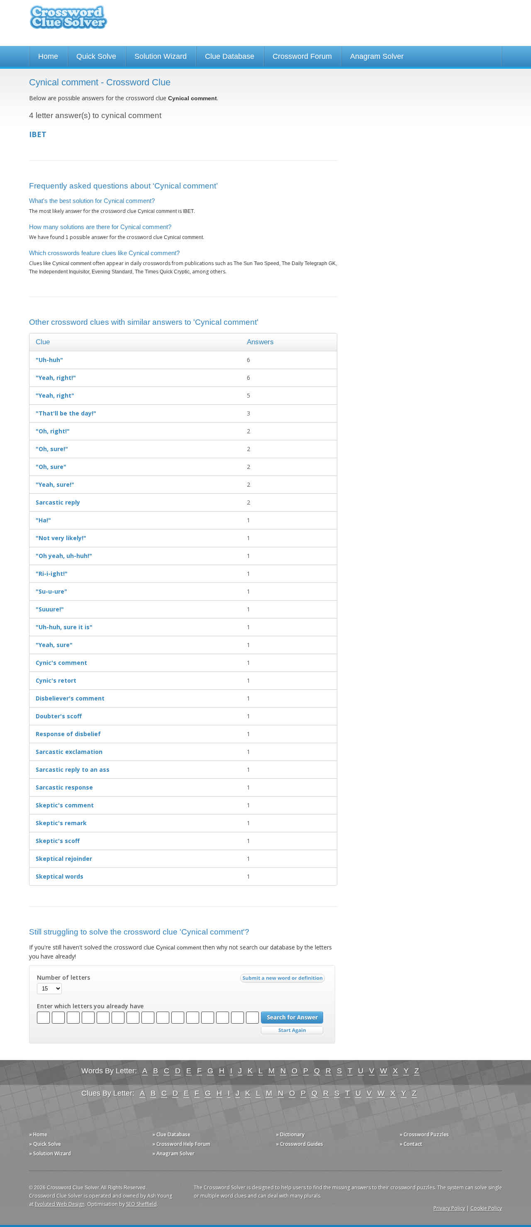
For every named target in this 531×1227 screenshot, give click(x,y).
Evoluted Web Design (60, 1204)
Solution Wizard (160, 56)
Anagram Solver (377, 56)
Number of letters (63, 977)
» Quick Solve (45, 1143)
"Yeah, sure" (54, 645)
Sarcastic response (64, 787)
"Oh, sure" (51, 467)
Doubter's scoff (59, 716)
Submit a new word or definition (283, 980)
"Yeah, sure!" (55, 484)
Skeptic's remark (61, 823)
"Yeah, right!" (56, 378)
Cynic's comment (61, 663)
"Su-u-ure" (51, 591)
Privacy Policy (449, 1208)
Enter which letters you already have (90, 1006)
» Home (38, 1134)
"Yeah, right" (55, 395)
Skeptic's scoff (58, 841)
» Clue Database (171, 1134)
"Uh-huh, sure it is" (64, 627)
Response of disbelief (68, 734)
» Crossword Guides (299, 1143)
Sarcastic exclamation (69, 752)
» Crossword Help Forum (181, 1143)
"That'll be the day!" (66, 413)
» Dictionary (290, 1134)
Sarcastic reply (58, 502)
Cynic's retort (56, 680)
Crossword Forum (302, 56)
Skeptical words (59, 876)
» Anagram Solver (173, 1153)
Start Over (292, 1030)
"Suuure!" (50, 609)
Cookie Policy (486, 1208)
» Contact (410, 1143)
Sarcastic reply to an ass (73, 769)
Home (48, 56)
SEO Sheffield (141, 1204)
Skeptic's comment (65, 805)
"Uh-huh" (49, 360)
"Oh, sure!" (52, 449)
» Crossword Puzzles (424, 1134)
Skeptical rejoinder (64, 858)
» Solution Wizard (50, 1153)
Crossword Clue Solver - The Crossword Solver (68, 21)
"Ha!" (43, 520)
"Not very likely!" (61, 538)
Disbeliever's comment (70, 698)
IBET (37, 134)
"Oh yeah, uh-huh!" (64, 556)
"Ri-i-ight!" (52, 573)
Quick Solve (96, 56)
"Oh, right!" (53, 431)
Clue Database (229, 56)
